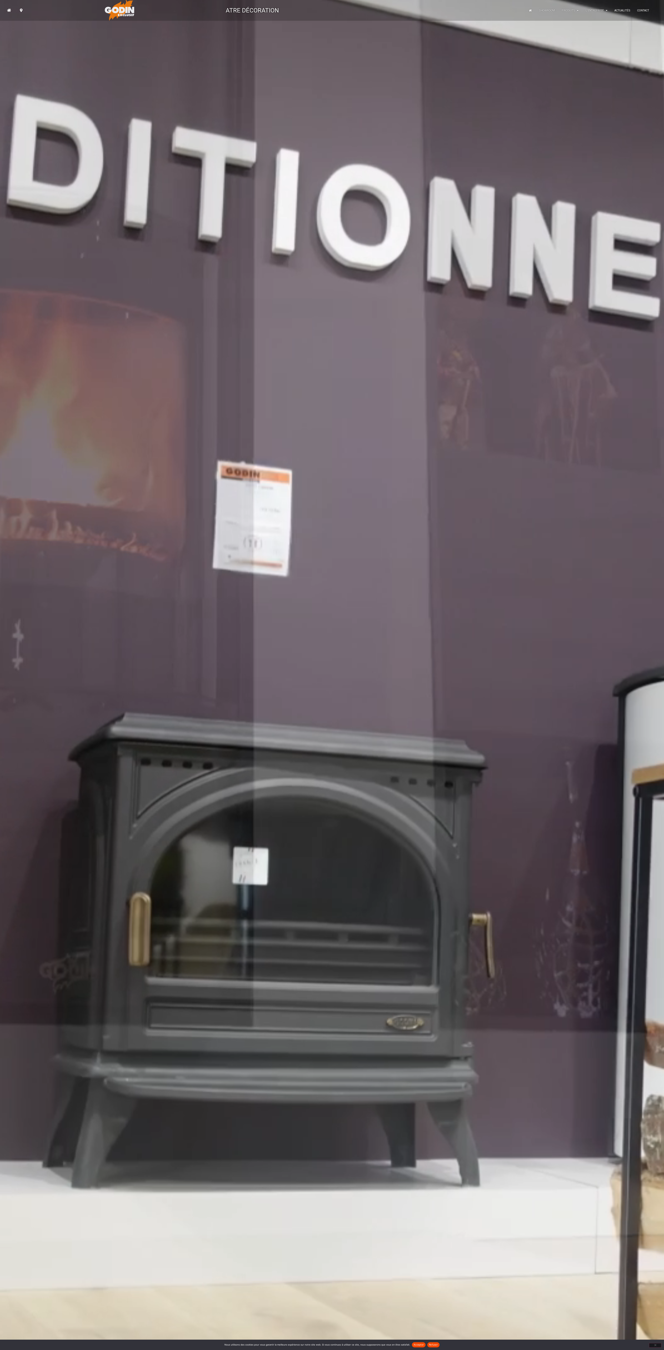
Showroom (547, 10)
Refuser (433, 1344)
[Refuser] (655, 1345)
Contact (643, 10)
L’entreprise (594, 10)
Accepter (419, 1344)
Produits (568, 10)
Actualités (622, 10)
